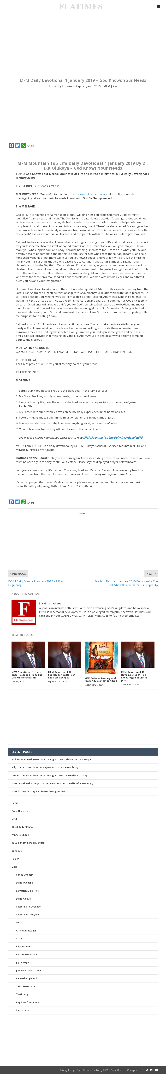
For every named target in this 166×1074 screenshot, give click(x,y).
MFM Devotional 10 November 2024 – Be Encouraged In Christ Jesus (134, 676)
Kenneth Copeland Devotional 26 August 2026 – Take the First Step (50, 775)
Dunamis (17, 850)
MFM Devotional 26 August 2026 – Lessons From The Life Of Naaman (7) (52, 783)
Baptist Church (24, 1010)
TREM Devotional (26, 986)
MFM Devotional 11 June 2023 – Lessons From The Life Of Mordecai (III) (27, 675)
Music (19, 922)
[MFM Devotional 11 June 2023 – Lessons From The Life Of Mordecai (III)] (28, 655)
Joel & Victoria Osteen (28, 970)
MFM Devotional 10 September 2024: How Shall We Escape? (61, 675)
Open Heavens (20, 811)
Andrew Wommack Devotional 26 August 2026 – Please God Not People (51, 759)
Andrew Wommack (26, 954)
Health (15, 858)
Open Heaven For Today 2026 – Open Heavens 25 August (107, 1070)
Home (15, 802)
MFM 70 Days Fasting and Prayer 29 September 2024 (101, 680)
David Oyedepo (24, 882)
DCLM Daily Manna (22, 826)
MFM (106, 86)
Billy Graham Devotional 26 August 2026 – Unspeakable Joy (45, 767)
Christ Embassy (25, 874)
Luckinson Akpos (73, 86)
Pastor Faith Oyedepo (28, 906)
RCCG (19, 938)
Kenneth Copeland (26, 978)
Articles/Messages (26, 930)
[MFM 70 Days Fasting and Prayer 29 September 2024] (101, 658)
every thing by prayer (91, 194)
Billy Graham (23, 946)
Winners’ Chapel (21, 834)
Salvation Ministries (27, 890)
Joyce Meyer (23, 962)
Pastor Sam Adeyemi (28, 914)
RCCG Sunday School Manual (28, 842)
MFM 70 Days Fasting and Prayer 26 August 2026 (39, 791)
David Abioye (23, 898)
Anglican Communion (28, 1002)
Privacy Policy (67, 1070)
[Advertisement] (83, 42)
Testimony (22, 994)
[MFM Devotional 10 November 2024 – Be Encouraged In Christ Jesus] (137, 655)
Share (31, 146)
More (14, 866)
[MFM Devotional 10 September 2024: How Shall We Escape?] (64, 655)
